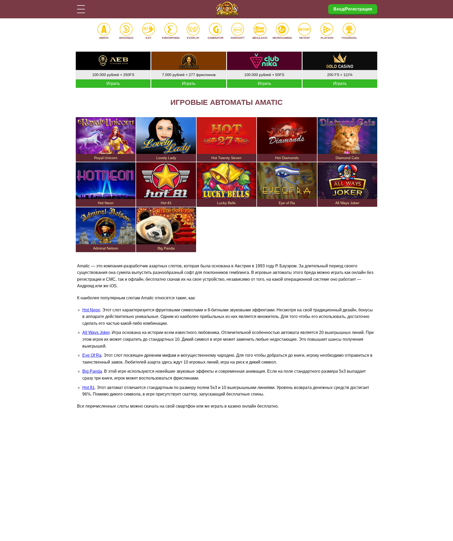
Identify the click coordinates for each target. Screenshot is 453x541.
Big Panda (92, 371)
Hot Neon (91, 310)
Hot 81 (88, 387)
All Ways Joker (96, 332)
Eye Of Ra (91, 355)
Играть (113, 83)
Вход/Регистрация (352, 9)
